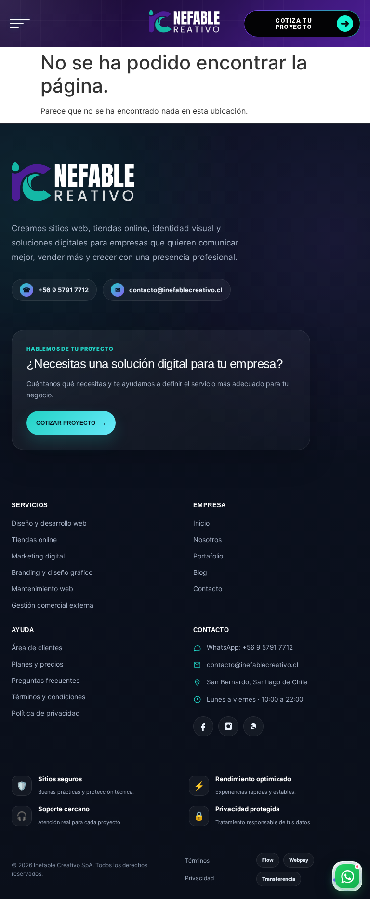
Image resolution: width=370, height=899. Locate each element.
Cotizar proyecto (71, 423)
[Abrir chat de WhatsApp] (347, 876)
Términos (197, 860)
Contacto (207, 589)
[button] (20, 23)
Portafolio (208, 556)
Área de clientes (37, 647)
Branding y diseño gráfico (52, 572)
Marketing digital (38, 556)
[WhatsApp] (253, 726)
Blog (200, 572)
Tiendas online (34, 539)
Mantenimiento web (42, 589)
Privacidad (199, 878)
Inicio (201, 523)
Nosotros (207, 539)
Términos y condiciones (48, 697)
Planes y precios (37, 664)
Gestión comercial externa (52, 605)
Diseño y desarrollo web (49, 523)
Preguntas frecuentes (45, 680)
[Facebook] (203, 726)
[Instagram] (228, 726)
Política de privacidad (46, 713)
